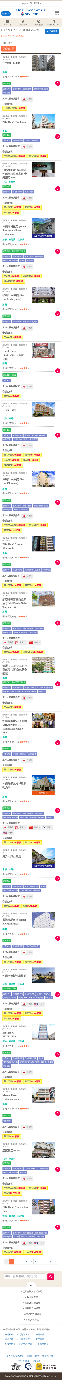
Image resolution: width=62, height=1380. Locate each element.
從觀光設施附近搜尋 (32, 1291)
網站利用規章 (32, 1356)
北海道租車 (24, 1334)
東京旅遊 (40, 1339)
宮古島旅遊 (26, 1344)
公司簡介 (36, 1361)
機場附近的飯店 (32, 1308)
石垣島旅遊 (10, 1344)
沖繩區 (5, 14)
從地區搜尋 (32, 1297)
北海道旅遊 (24, 1339)
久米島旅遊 (43, 1344)
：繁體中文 (30, 3)
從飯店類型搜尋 (32, 1302)
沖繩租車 (9, 1334)
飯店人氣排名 (32, 1319)
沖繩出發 (9, 1339)
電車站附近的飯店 (32, 1314)
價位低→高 (8, 48)
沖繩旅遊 (40, 1334)
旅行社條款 (24, 1361)
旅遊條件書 (47, 1356)
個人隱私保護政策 (14, 1356)
